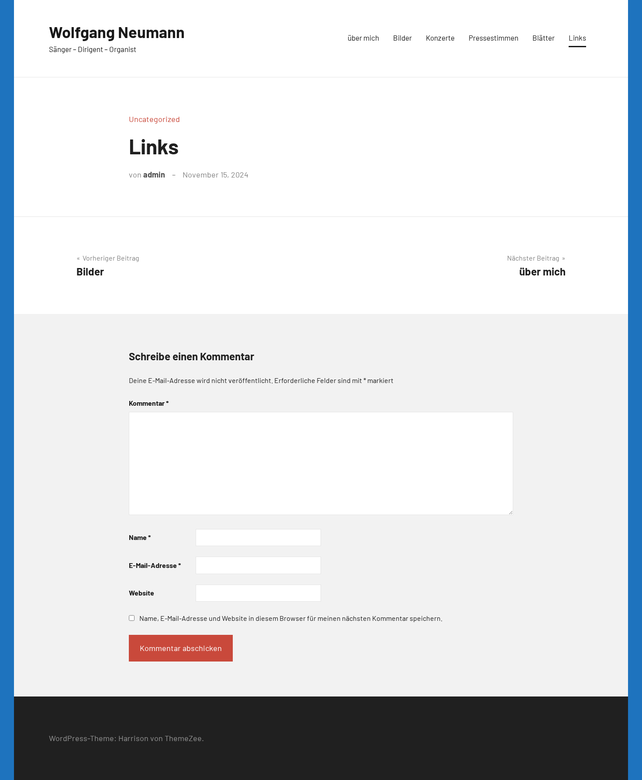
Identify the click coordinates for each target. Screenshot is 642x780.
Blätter (543, 37)
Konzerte (440, 37)
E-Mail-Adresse (155, 565)
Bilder (402, 37)
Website (141, 592)
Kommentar (149, 403)
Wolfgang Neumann (117, 31)
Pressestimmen (493, 37)
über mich (363, 37)
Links (577, 37)
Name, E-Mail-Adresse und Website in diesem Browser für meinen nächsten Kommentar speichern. (290, 618)
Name (140, 537)
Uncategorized (154, 119)
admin (154, 174)
